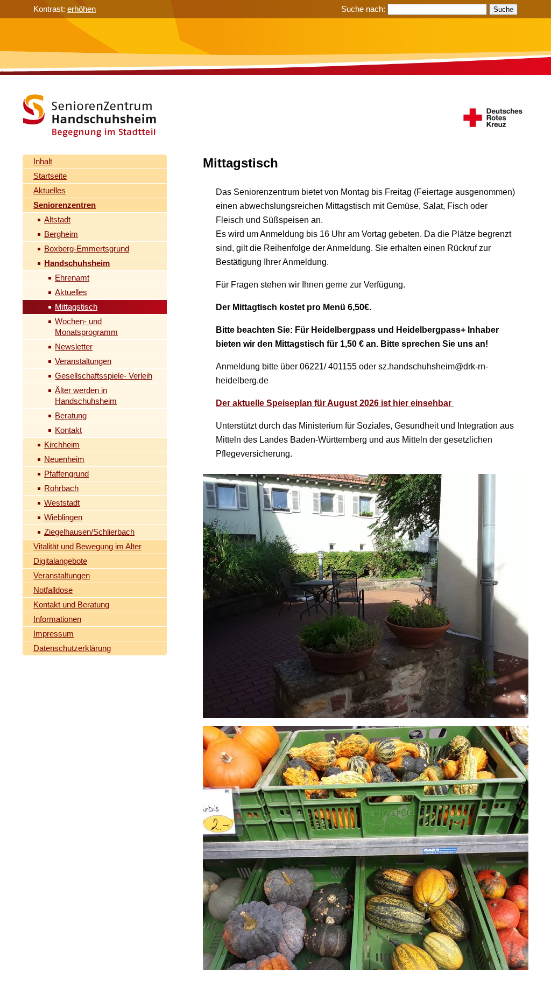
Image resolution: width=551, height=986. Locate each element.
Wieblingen (63, 517)
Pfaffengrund (66, 473)
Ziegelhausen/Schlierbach (89, 531)
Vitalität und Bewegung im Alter (87, 546)
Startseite (50, 175)
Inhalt (42, 161)
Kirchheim (62, 444)
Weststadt (62, 502)
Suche (503, 9)
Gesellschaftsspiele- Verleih (103, 375)
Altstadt (57, 219)
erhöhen (81, 8)
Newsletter (74, 346)
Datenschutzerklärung (72, 648)
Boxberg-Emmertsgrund (86, 248)
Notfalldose (53, 590)
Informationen (57, 619)
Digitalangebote (60, 560)
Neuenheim (64, 459)
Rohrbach (61, 488)
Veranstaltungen (83, 361)
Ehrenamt (72, 277)
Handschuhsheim (77, 263)
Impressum (53, 633)
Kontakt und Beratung (71, 604)
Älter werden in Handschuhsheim (86, 395)
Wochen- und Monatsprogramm (86, 327)
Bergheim (61, 234)
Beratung (71, 415)
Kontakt (68, 430)
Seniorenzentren (64, 204)
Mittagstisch (76, 306)
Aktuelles (49, 190)
